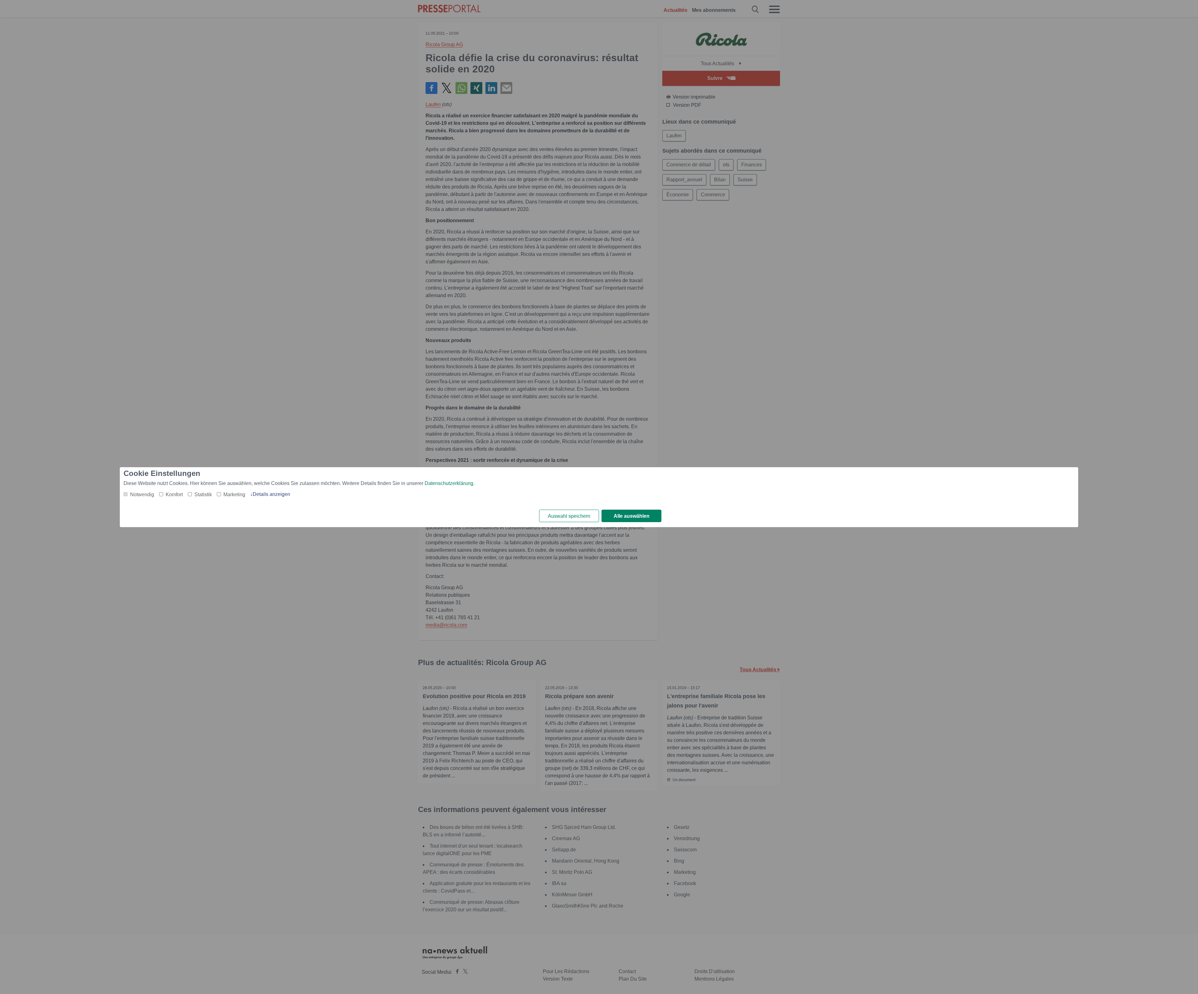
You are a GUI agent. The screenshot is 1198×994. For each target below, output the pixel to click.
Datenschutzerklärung (449, 483)
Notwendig (142, 494)
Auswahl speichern (569, 516)
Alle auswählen (632, 516)
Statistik (203, 494)
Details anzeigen (271, 494)
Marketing (234, 494)
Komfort (174, 494)
